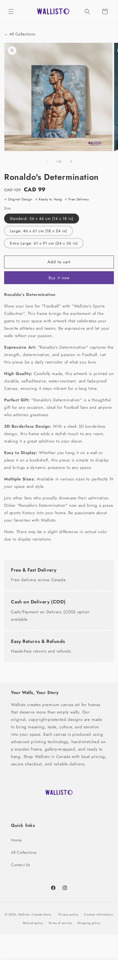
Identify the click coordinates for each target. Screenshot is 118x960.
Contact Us (20, 864)
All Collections (24, 852)
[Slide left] (47, 161)
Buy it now (59, 278)
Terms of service (60, 923)
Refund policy (33, 923)
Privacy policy (68, 914)
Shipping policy (88, 923)
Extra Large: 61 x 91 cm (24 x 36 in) (44, 243)
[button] (11, 11)
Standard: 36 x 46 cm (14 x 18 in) (41, 218)
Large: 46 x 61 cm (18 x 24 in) (38, 231)
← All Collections (19, 34)
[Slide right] (71, 161)
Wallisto (24, 914)
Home (16, 840)
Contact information (98, 914)
